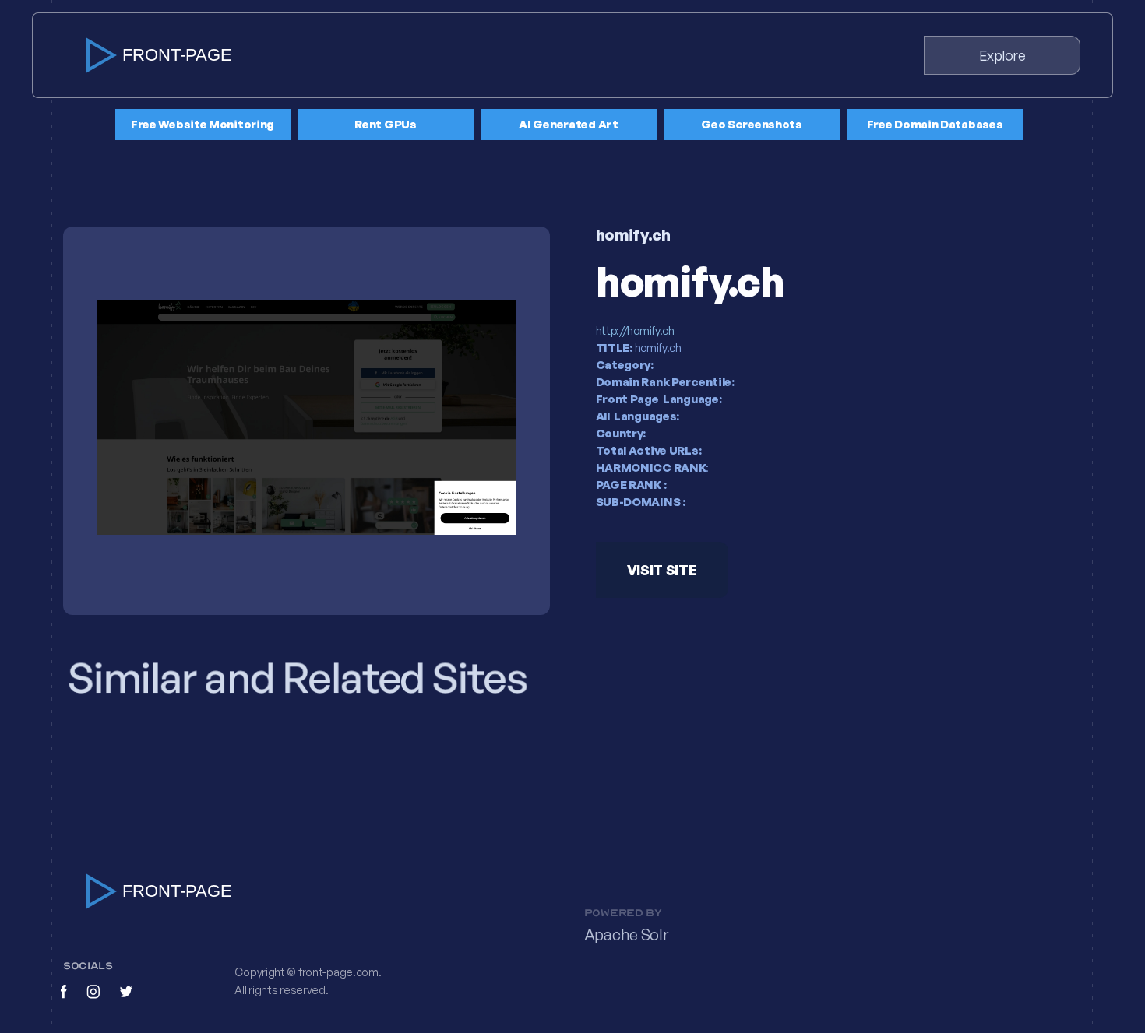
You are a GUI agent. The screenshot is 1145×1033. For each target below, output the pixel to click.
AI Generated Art (568, 124)
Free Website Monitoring (202, 124)
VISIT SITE (661, 570)
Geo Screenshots (751, 124)
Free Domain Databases (935, 124)
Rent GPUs (385, 124)
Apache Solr (626, 934)
